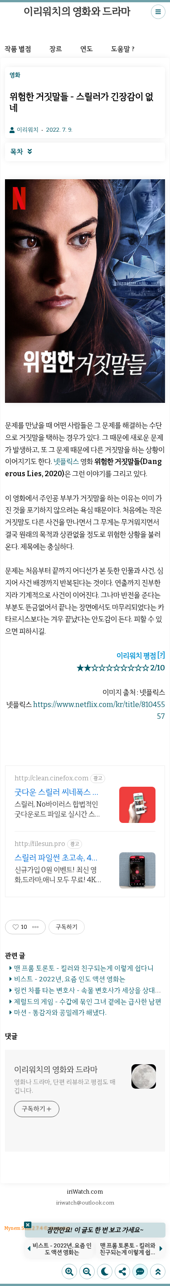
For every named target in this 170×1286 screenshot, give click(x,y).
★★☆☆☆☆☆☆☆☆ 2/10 (121, 668)
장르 (55, 49)
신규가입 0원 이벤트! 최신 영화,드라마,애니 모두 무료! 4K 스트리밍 (56, 875)
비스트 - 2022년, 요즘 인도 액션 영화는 (70, 979)
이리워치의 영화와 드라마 (77, 11)
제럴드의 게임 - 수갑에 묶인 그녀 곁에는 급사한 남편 (87, 1002)
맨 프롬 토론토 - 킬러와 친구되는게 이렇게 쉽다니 (84, 968)
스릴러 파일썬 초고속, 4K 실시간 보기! (56, 858)
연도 (86, 49)
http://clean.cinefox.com (51, 778)
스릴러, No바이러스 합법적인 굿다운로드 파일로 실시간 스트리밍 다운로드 (58, 809)
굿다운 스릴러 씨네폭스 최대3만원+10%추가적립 (57, 792)
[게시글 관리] (35, 927)
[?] (161, 655)
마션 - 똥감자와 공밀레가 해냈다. (60, 1013)
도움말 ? (123, 49)
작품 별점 (18, 49)
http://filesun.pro (40, 844)
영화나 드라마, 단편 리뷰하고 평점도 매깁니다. (65, 1086)
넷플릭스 (66, 461)
